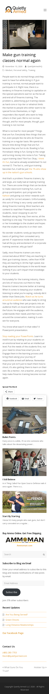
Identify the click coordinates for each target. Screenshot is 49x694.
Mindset (8, 70)
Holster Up (39, 667)
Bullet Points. (9, 437)
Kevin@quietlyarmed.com (14, 656)
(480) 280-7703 (9, 652)
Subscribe (11, 592)
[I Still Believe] (24, 462)
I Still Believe (8, 479)
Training (31, 70)
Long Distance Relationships (20, 624)
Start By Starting (11, 516)
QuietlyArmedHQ (34, 66)
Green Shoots (12, 619)
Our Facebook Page (13, 633)
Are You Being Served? (17, 614)
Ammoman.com (24, 545)
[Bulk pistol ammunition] (25, 542)
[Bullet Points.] (24, 420)
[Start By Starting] (24, 502)
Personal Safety (20, 70)
